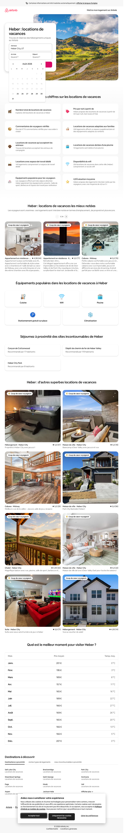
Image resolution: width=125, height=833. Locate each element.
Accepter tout (34, 816)
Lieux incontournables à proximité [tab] (68, 762)
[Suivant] (66, 217)
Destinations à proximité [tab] (15, 762)
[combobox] (30, 48)
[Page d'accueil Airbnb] (11, 10)
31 (13, 99)
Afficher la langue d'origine (86, 3)
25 (18, 94)
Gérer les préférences (89, 816)
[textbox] (20, 57)
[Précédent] (57, 217)
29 (37, 94)
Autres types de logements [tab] (39, 762)
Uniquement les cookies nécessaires (61, 817)
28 (32, 94)
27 (27, 94)
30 (42, 94)
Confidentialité (52, 829)
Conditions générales (68, 829)
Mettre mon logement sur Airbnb (102, 10)
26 (22, 94)
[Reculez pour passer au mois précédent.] (13, 64)
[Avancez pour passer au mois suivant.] (41, 64)
